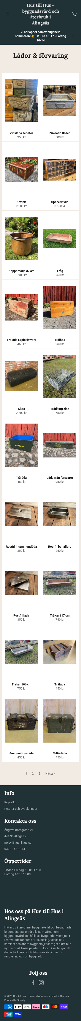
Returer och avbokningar (20, 808)
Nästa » (50, 773)
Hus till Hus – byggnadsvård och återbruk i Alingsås (40, 14)
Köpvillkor (10, 802)
